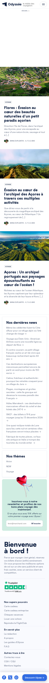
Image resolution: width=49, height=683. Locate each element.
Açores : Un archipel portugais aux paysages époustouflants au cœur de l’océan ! (24, 278)
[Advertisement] (24, 38)
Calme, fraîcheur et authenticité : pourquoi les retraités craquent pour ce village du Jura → (24, 381)
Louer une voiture (13, 618)
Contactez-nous (12, 657)
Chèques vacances (13, 614)
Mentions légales (12, 665)
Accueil (24, 10)
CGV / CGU (10, 661)
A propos (8, 638)
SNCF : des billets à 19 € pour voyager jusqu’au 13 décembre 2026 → (24, 417)
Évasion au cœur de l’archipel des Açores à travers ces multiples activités (23, 196)
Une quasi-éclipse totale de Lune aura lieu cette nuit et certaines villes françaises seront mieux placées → (24, 428)
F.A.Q (6, 646)
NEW (8, 466)
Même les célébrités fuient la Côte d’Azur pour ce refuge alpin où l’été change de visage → (23, 330)
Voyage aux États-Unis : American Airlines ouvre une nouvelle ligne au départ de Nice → (24, 341)
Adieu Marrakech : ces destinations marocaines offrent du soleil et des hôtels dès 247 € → (23, 406)
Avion (9, 461)
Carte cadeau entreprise (16, 610)
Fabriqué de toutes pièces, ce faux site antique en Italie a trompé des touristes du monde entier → (23, 439)
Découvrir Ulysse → (34, 677)
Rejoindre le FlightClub (15, 623)
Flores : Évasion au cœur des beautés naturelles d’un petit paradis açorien (21, 113)
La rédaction (10, 633)
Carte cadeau (11, 606)
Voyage (8, 102)
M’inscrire (36, 523)
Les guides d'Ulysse (14, 642)
